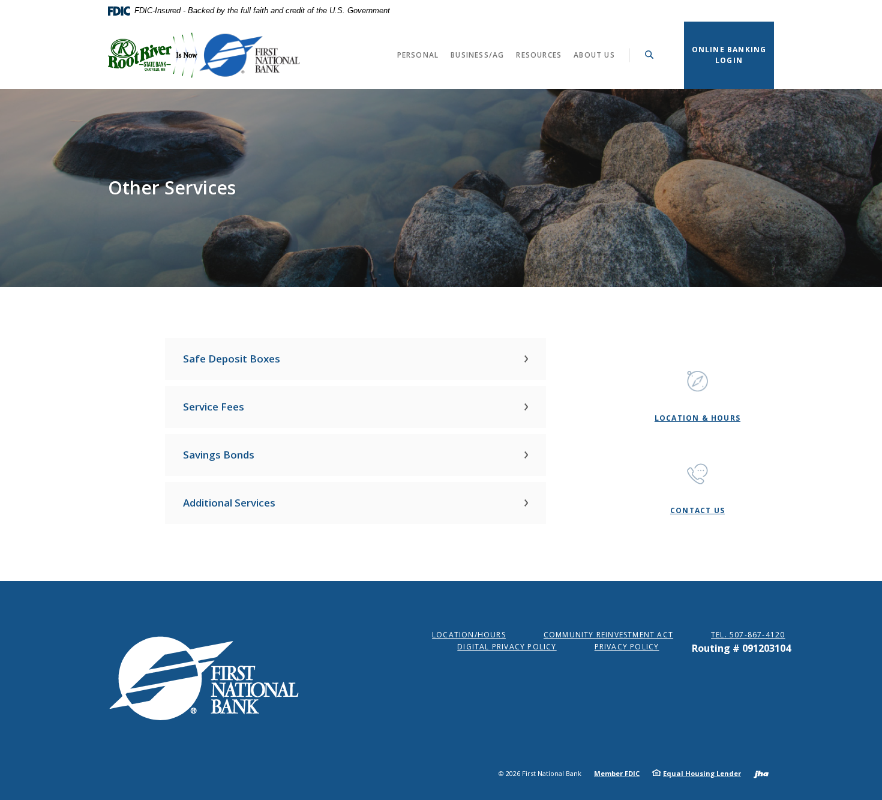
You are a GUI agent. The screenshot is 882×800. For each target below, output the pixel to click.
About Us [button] (594, 55)
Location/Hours (469, 635)
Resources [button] (539, 55)
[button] (355, 359)
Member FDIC (617, 773)
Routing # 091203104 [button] (741, 648)
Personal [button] (418, 55)
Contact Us (697, 510)
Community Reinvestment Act (608, 635)
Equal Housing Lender (702, 773)
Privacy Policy (627, 647)
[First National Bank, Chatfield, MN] (204, 55)
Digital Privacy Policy (506, 647)
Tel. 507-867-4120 (748, 635)
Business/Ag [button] (477, 55)
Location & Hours (697, 418)
